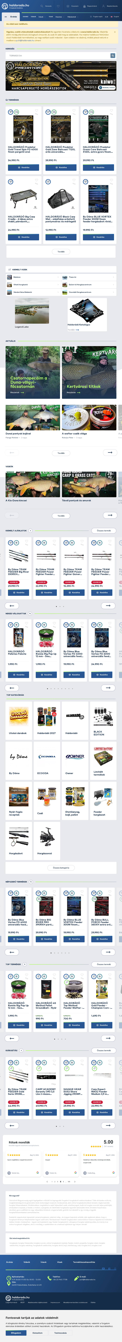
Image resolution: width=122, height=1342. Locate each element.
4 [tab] (58, 689)
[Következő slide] (110, 452)
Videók (33, 16)
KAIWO (25, 16)
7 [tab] (69, 689)
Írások (43, 1262)
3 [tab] (63, 606)
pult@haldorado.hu (25, 41)
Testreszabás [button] (60, 1333)
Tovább (61, 252)
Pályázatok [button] (72, 17)
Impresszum (55, 1302)
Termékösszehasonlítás (84, 1262)
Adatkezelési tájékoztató (38, 1302)
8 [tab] (72, 689)
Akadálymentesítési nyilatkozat (75, 1302)
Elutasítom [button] (37, 1333)
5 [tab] (62, 689)
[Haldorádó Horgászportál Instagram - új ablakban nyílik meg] (115, 1268)
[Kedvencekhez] (36, 110)
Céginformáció (12, 1302)
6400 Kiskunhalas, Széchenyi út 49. (27, 1285)
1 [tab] (56, 606)
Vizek (51, 16)
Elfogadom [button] (16, 1333)
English (116, 16)
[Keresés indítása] (112, 55)
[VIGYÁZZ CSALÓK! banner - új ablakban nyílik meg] (61, 76)
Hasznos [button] (59, 17)
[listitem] (33, 422)
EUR (106, 17)
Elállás (93, 1302)
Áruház (9, 1262)
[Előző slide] (12, 605)
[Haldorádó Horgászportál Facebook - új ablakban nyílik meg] (109, 1268)
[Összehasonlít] (36, 114)
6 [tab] (65, 689)
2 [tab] (60, 606)
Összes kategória (61, 868)
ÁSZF (22, 1302)
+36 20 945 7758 (60, 1280)
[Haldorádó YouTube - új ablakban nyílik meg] (103, 1268)
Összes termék (104, 531)
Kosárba (25, 167)
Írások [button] (41, 17)
